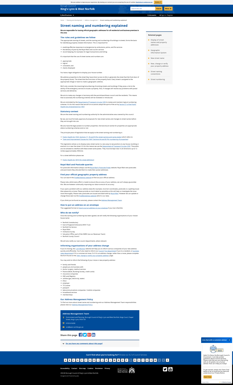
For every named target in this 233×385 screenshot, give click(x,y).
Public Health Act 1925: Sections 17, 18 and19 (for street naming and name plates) (92, 137)
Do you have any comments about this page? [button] (84, 343)
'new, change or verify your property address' (93, 256)
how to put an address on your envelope (93, 208)
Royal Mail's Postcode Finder (100, 168)
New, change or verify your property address (159, 64)
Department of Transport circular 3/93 (92, 102)
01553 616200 (70, 323)
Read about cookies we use (144, 2)
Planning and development (74, 20)
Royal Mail (114, 193)
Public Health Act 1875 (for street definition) (78, 160)
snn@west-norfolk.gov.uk (74, 327)
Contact (74, 368)
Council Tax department (107, 251)
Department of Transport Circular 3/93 (116, 146)
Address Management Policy (82, 305)
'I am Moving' (80, 249)
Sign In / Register (167, 15)
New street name (157, 58)
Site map (82, 368)
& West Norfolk (77, 8)
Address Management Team (111, 200)
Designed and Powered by (69, 376)
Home (62, 20)
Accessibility (65, 368)
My (66, 15)
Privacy (107, 368)
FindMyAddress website (82, 178)
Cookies (90, 368)
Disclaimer (99, 368)
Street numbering (158, 79)
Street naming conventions (156, 72)
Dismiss (157, 2)
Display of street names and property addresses (159, 42)
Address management (91, 20)
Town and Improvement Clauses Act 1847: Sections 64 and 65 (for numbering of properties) (95, 139)
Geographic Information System (158, 51)
